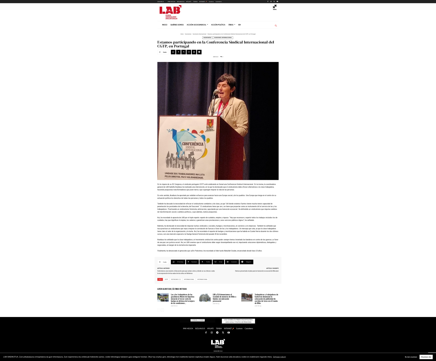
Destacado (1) (176, 279)
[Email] (189, 52)
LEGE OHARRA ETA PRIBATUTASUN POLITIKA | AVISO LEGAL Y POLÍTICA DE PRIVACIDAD (238, 321)
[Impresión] (194, 52)
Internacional (202, 279)
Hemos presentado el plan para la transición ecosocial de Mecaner (257, 271)
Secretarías (188, 34)
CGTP (166, 279)
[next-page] (162, 310)
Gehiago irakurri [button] (279, 357)
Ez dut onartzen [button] (411, 357)
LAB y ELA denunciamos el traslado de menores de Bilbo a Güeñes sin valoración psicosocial (224, 297)
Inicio (182, 34)
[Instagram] (271, 1)
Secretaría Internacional (199, 34)
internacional (189, 279)
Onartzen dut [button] (426, 357)
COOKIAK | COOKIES (197, 320)
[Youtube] (277, 1)
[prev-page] (158, 310)
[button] (276, 26)
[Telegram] (199, 52)
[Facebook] (268, 1)
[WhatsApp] (173, 52)
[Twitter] (274, 1)
